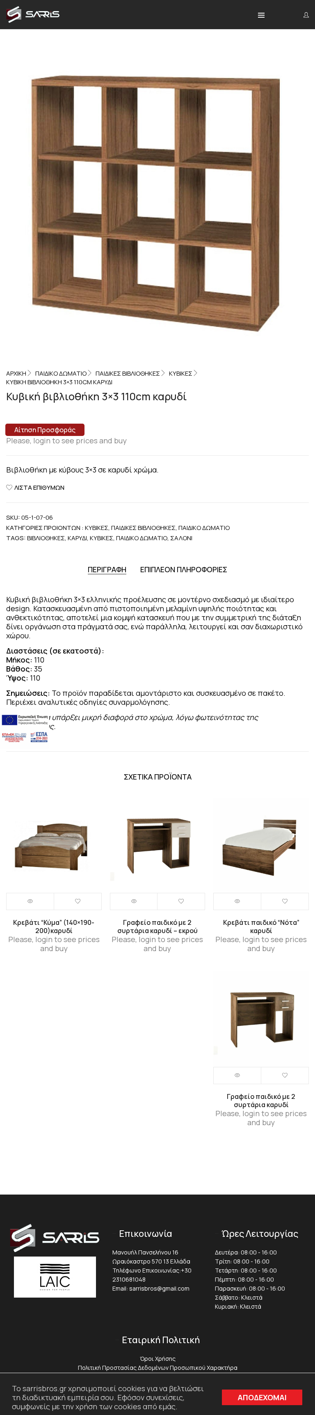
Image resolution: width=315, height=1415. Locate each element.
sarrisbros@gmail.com (159, 1288)
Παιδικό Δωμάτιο (61, 373)
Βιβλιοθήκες (46, 538)
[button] (261, 15)
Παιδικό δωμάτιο (141, 538)
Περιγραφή (107, 569)
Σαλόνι (181, 538)
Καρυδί (77, 538)
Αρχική (16, 373)
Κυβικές (180, 373)
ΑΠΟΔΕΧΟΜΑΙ (262, 1397)
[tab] (107, 569)
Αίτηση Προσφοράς (44, 429)
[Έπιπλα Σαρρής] (33, 20)
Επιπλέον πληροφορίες (183, 569)
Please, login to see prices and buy (66, 440)
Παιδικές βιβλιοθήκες (128, 373)
